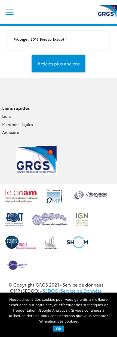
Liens (6, 116)
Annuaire (10, 132)
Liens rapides (16, 108)
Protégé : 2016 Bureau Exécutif (40, 39)
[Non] (110, 315)
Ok (58, 328)
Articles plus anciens (58, 64)
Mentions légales (17, 124)
